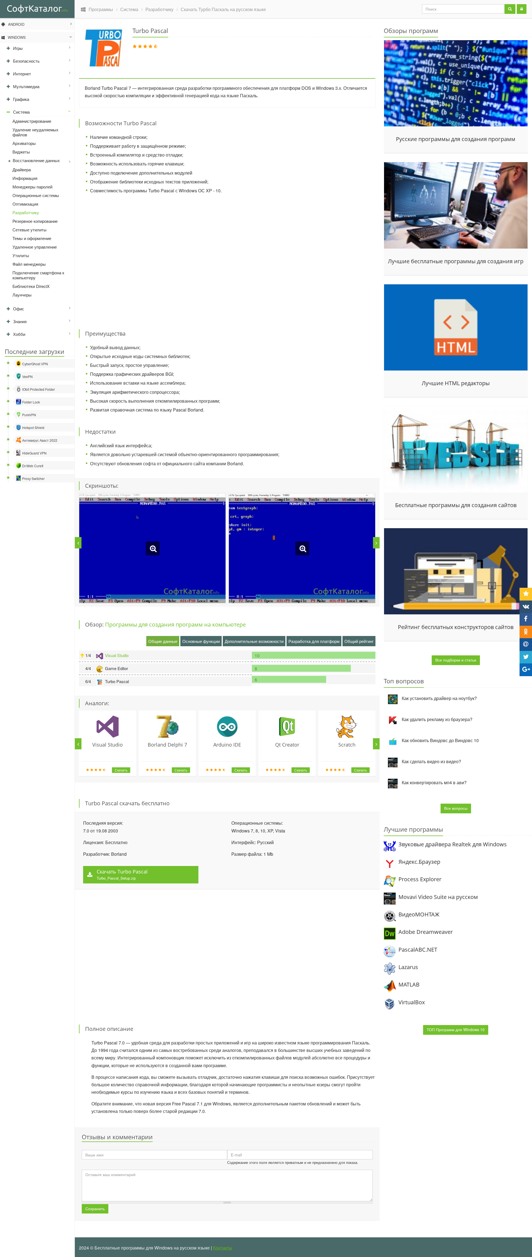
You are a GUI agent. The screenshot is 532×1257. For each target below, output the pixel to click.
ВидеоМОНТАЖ (418, 914)
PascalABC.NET (417, 949)
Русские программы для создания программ (455, 139)
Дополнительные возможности (254, 641)
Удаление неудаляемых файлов (35, 132)
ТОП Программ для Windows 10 (456, 1029)
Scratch (346, 744)
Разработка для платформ (313, 641)
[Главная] (37, 9)
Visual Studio (117, 655)
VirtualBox (411, 1002)
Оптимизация (25, 204)
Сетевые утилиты (29, 230)
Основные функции (201, 641)
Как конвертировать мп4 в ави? (434, 782)
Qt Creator (287, 744)
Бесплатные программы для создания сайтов (455, 505)
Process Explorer (419, 879)
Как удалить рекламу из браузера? (437, 719)
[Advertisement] (227, 258)
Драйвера (21, 169)
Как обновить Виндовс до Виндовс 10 (440, 740)
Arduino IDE (227, 744)
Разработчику (25, 212)
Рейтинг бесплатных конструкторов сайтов (455, 627)
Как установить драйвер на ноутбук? (439, 698)
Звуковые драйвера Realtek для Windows (452, 844)
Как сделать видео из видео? (431, 761)
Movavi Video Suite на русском (438, 897)
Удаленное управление (34, 247)
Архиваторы (24, 143)
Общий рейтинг (359, 641)
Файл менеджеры (29, 264)
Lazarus (408, 967)
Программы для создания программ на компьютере (175, 624)
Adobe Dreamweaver (425, 932)
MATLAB (409, 984)
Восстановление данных (36, 160)
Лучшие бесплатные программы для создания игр (455, 261)
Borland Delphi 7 (167, 744)
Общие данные (162, 641)
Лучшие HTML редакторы (456, 383)
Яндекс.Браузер (419, 861)
